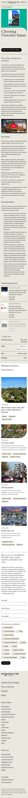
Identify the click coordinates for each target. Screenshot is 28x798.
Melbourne (23, 346)
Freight (3, 725)
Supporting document (7, 767)
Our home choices (7, 443)
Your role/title (5, 616)
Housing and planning (19, 454)
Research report (6, 454)
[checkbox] (3, 627)
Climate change (5, 711)
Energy (3, 719)
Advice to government (7, 757)
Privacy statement (6, 782)
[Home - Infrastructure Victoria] (13, 2)
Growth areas (5, 727)
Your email (4, 600)
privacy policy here (8, 593)
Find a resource (7, 687)
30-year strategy (5, 754)
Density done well (7, 531)
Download (11, 299)
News (3, 695)
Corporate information (7, 779)
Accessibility (4, 777)
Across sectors (5, 706)
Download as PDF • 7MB (10, 50)
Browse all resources (7, 370)
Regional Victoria (21, 349)
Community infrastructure (8, 714)
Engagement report (7, 541)
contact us (15, 591)
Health (3, 730)
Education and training (7, 717)
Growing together (7, 488)
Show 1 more (7, 336)
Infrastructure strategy (10, 683)
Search (23, 2)
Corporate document (7, 759)
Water (3, 743)
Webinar (4, 416)
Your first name (5, 608)
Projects (4, 691)
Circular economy (6, 709)
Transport (3, 740)
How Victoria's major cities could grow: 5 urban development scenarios (12, 410)
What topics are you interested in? (11, 624)
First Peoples (4, 722)
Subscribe (6, 663)
